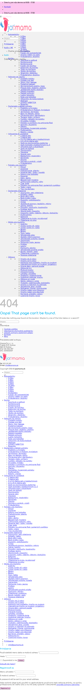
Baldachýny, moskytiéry (30, 156)
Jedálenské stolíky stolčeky (32, 90)
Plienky (23, 126)
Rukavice (24, 217)
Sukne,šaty (25, 241)
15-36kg (23, 49)
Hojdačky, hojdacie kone (30, 275)
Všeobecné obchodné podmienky (18, 331)
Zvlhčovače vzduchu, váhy (31, 182)
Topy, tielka (25, 233)
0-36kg (23, 42)
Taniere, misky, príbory (30, 117)
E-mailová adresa (8, 676)
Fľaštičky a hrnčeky (28, 108)
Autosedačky (13, 34)
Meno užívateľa (7, 672)
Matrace (24, 101)
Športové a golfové (28, 60)
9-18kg (23, 44)
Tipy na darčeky (27, 189)
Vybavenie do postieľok (18, 134)
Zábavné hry (26, 268)
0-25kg (23, 40)
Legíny (23, 246)
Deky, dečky (25, 178)
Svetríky (23, 224)
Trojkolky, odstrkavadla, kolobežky (35, 283)
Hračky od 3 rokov (28, 261)
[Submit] (1, 324)
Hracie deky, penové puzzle (32, 266)
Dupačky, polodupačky (30, 200)
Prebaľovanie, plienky (29, 171)
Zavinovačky (25, 150)
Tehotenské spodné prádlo (31, 250)
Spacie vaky (25, 154)
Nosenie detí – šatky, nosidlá (20, 523)
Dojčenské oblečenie (17, 191)
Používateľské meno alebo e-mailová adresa (19, 653)
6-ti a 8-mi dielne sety (29, 141)
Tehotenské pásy (27, 235)
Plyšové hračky (26, 270)
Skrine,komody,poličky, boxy (32, 86)
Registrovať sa (5, 688)
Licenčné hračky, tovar (30, 296)
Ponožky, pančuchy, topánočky (34, 207)
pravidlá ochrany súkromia (67, 685)
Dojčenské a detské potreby (20, 106)
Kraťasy (23, 244)
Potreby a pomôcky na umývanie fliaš (36, 123)
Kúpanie (24, 176)
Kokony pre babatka (29, 174)
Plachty (23, 160)
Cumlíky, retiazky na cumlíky (32, 119)
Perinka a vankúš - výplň (31, 161)
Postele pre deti (27, 80)
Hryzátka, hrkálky (28, 121)
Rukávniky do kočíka (29, 68)
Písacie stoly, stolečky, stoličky (33, 88)
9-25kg (23, 46)
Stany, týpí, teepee (28, 82)
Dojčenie (24, 169)
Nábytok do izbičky (16, 77)
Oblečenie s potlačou (29, 253)
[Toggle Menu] (5, 33)
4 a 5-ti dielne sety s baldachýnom (35, 139)
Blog (6, 336)
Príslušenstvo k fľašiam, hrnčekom (35, 110)
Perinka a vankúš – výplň (18, 503)
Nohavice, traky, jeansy (30, 242)
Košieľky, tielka (26, 195)
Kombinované (26, 62)
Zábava (11, 257)
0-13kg (23, 36)
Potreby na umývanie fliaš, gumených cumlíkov (40, 185)
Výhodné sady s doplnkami (31, 147)
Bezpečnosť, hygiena (29, 180)
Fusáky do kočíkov (28, 66)
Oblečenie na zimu (28, 220)
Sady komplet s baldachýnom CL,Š (35, 145)
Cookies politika (11, 329)
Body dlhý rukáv (27, 196)
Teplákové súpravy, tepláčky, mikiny (35, 204)
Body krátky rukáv (28, 198)
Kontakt (7, 7)
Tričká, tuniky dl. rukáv (30, 226)
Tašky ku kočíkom (28, 69)
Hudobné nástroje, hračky (31, 277)
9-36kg (23, 47)
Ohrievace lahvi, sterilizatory (32, 115)
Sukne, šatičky (26, 206)
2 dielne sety (25, 136)
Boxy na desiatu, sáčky (30, 114)
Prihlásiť (20, 660)
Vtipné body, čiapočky (30, 211)
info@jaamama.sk (11, 365)
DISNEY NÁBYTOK (28, 103)
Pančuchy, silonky (28, 248)
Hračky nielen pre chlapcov (32, 290)
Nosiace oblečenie (28, 255)
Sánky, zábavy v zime (29, 281)
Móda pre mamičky (16, 222)
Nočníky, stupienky (28, 125)
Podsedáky (25, 51)
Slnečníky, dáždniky (28, 73)
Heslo (3, 656)
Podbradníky (26, 130)
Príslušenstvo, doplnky (30, 57)
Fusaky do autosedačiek (30, 53)
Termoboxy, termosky (29, 112)
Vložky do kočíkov (28, 71)
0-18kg (23, 38)
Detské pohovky (27, 93)
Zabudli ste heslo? (7, 664)
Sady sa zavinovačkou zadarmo (34, 143)
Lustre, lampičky (27, 95)
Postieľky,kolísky (27, 79)
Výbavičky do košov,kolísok (32, 99)
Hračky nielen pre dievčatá (32, 292)
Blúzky (23, 229)
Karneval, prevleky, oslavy (31, 294)
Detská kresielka (27, 91)
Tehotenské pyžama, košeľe (32, 239)
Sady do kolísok (27, 149)
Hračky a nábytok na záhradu (33, 285)
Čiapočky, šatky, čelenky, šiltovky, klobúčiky (39, 213)
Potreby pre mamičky (17, 165)
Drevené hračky (27, 272)
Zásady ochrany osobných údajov (18, 333)
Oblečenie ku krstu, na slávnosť (33, 218)
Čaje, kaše (24, 183)
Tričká (23, 202)
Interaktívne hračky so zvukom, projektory (38, 264)
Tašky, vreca (25, 187)
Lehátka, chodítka (28, 274)
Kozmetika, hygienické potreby (33, 128)
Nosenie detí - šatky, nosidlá (32, 172)
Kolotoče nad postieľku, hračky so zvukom (38, 263)
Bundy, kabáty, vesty (29, 252)
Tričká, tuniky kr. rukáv (30, 228)
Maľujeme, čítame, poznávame (33, 288)
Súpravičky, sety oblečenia (31, 193)
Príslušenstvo (26, 163)
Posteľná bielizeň (27, 84)
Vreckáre (24, 152)
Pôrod (23, 167)
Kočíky (11, 58)
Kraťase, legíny (26, 209)
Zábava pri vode (27, 279)
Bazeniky (24, 104)
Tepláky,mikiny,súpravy (30, 237)
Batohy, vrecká (26, 132)
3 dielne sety (25, 137)
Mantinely (24, 158)
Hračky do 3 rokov (28, 259)
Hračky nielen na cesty (30, 55)
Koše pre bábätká (28, 97)
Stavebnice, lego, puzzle (30, 286)
